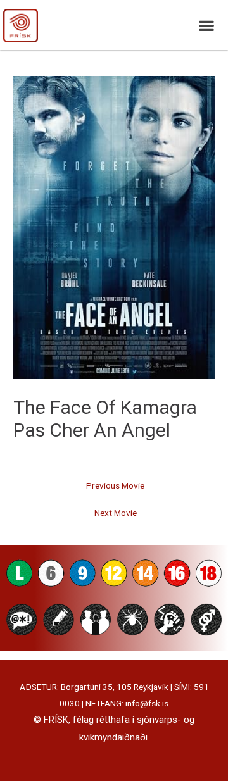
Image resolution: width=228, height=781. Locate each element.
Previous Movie (115, 485)
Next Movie (115, 513)
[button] (206, 25)
